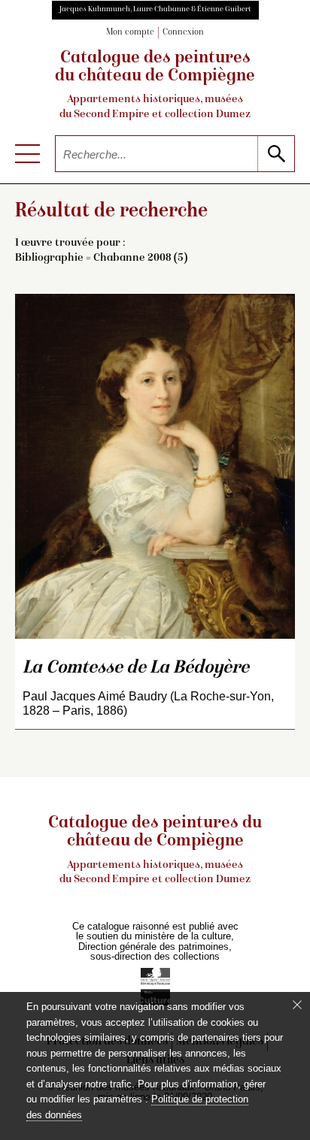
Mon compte (130, 33)
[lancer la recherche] (275, 153)
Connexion (183, 33)
